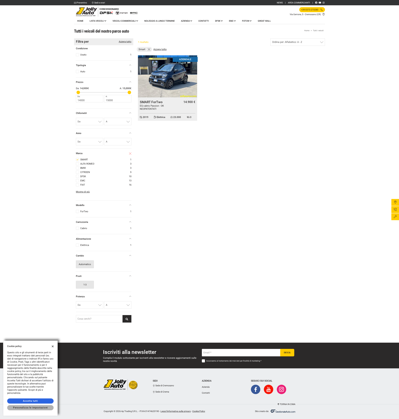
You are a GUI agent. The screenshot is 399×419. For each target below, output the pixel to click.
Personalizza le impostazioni (30, 407)
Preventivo (82, 2)
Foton (246, 21)
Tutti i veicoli (318, 30)
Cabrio (105, 228)
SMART (105, 159)
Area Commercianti (299, 2)
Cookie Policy (198, 411)
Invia (287, 352)
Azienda (185, 21)
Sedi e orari (99, 2)
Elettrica (105, 245)
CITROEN (105, 172)
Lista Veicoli (97, 21)
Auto (105, 71)
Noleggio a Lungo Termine (159, 21)
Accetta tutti (30, 401)
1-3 (85, 284)
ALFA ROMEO (105, 163)
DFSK (218, 21)
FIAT (105, 184)
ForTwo (105, 211)
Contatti (203, 21)
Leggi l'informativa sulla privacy (176, 411)
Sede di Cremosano (164, 385)
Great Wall (264, 21)
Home (80, 21)
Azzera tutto (125, 41)
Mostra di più (83, 191)
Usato (105, 54)
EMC (231, 21)
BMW (105, 168)
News (280, 2)
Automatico (85, 264)
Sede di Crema (162, 391)
